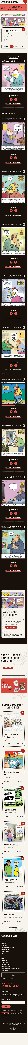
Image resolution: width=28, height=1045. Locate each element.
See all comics (13, 927)
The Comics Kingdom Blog (7, 947)
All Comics (3, 953)
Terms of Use (4, 970)
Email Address (6, 999)
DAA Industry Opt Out (6, 964)
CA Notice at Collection (6, 966)
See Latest (14, 57)
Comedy (8, 744)
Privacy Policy (4, 962)
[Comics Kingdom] (9, 936)
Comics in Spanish (5, 949)
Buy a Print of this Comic (13, 103)
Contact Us (4, 960)
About (2, 958)
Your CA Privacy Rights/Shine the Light (10, 968)
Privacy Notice (5, 1014)
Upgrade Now (11, 627)
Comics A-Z (4, 943)
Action (7, 781)
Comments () (14, 96)
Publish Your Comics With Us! (8, 978)
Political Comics (5, 951)
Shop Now (8, 668)
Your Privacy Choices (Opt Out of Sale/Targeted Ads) (13, 974)
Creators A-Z (4, 945)
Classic (7, 921)
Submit (6, 1006)
